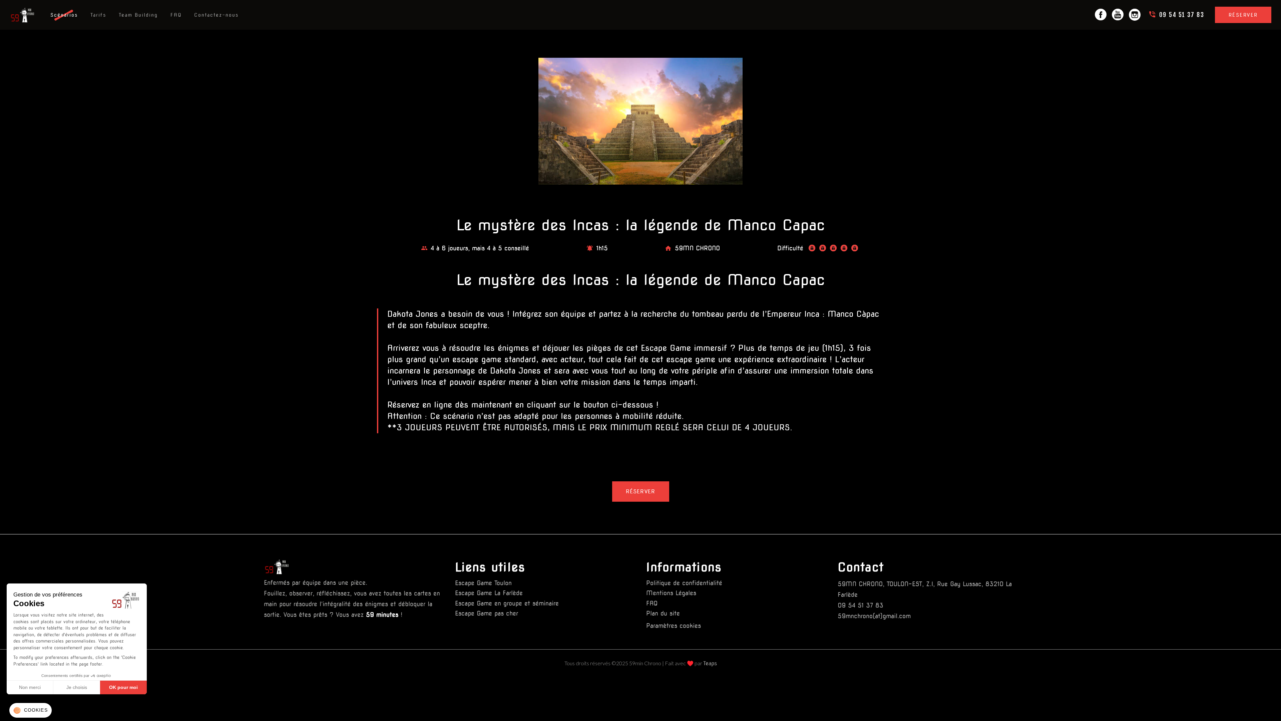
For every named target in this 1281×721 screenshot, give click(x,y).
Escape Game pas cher (486, 613)
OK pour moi (123, 687)
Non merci (30, 687)
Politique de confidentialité (684, 582)
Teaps (710, 663)
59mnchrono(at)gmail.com (874, 616)
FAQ (652, 603)
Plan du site (663, 613)
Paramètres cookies (673, 625)
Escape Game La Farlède (489, 592)
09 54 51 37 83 (860, 605)
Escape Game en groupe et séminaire (507, 603)
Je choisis (76, 687)
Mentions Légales (671, 592)
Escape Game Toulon (483, 582)
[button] (30, 710)
